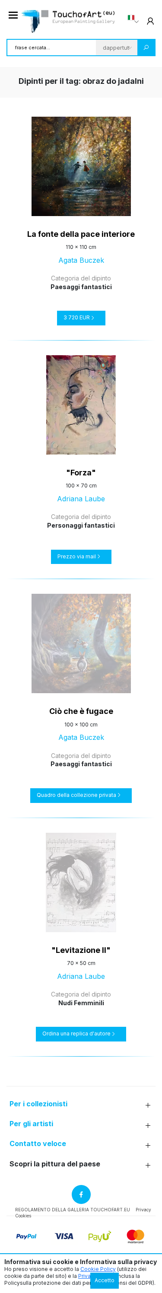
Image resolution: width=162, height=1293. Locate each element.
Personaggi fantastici (81, 525)
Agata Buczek (81, 260)
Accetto (104, 1280)
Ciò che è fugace (81, 711)
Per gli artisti (31, 1124)
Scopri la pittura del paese (55, 1164)
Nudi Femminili (81, 1002)
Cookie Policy (98, 1269)
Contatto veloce (38, 1144)
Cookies (23, 1215)
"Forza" (81, 472)
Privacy (143, 1209)
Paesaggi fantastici (81, 286)
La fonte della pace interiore (81, 234)
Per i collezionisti (38, 1104)
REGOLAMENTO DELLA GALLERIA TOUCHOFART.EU (72, 1209)
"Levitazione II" (81, 950)
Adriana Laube (81, 498)
